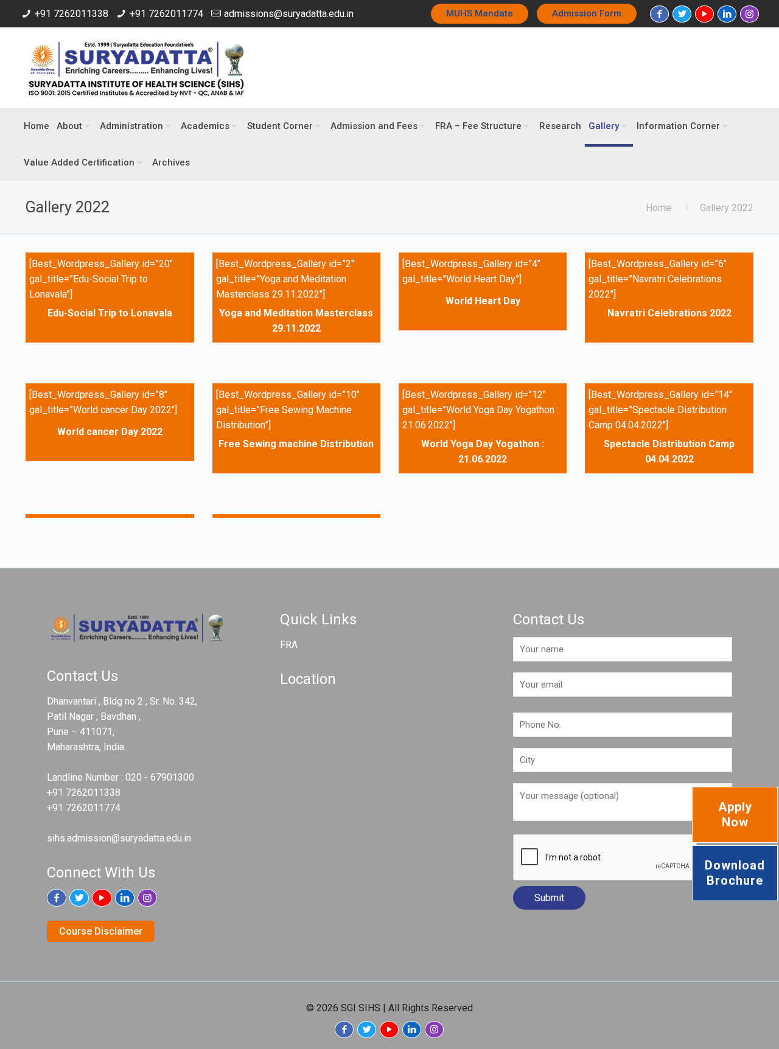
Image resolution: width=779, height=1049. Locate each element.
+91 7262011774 (166, 13)
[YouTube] (704, 14)
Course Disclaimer (100, 931)
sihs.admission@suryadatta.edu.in (119, 838)
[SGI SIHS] (135, 67)
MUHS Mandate (479, 13)
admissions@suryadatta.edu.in (289, 13)
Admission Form (586, 13)
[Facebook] (659, 14)
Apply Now (735, 814)
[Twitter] (681, 14)
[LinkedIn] (727, 14)
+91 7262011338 (71, 13)
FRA (289, 644)
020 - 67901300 (159, 777)
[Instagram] (749, 14)
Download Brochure (735, 873)
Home (658, 208)
